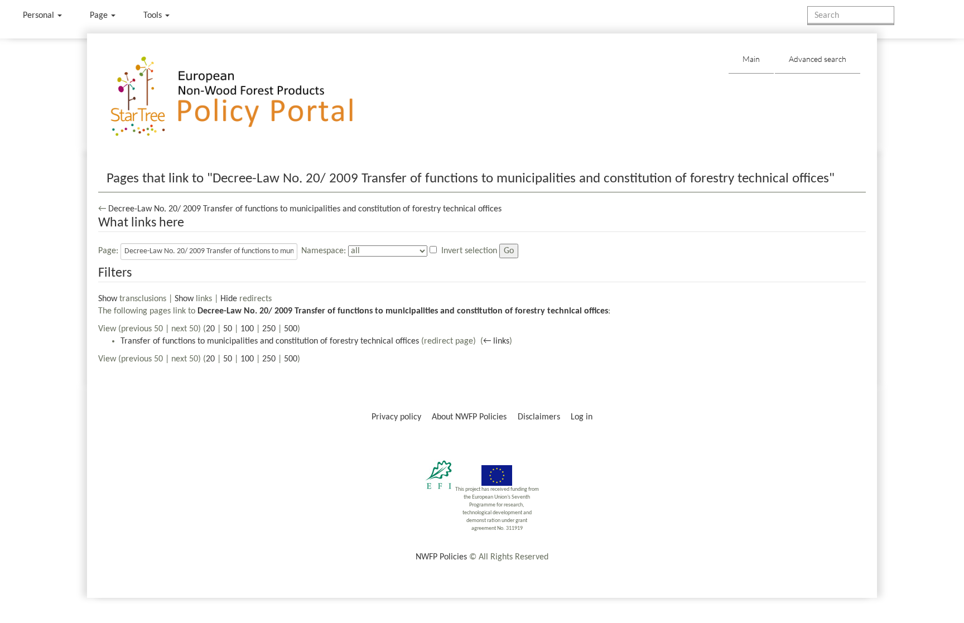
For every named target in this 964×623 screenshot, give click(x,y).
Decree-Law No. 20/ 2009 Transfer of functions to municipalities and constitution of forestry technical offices (305, 209)
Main (751, 59)
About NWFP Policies (469, 417)
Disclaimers (539, 417)
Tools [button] (153, 15)
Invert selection (469, 251)
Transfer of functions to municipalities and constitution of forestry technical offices (269, 341)
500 (290, 329)
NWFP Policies (441, 557)
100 (247, 329)
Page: (108, 251)
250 (269, 329)
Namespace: (323, 251)
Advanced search (817, 59)
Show (107, 298)
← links (496, 341)
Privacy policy (396, 417)
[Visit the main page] (248, 97)
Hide (228, 298)
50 (227, 329)
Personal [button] (39, 15)
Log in (581, 417)
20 (210, 329)
